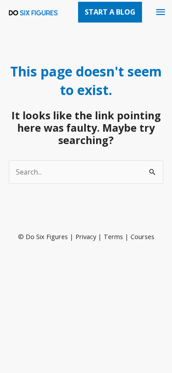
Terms (113, 236)
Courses (142, 236)
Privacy (85, 236)
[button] (110, 12)
